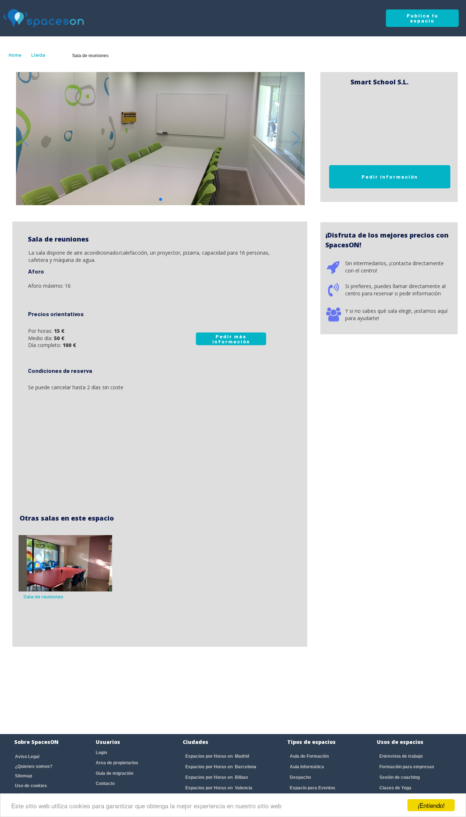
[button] (160, 199)
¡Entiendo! (431, 805)
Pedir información (390, 177)
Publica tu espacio (422, 18)
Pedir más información (231, 338)
